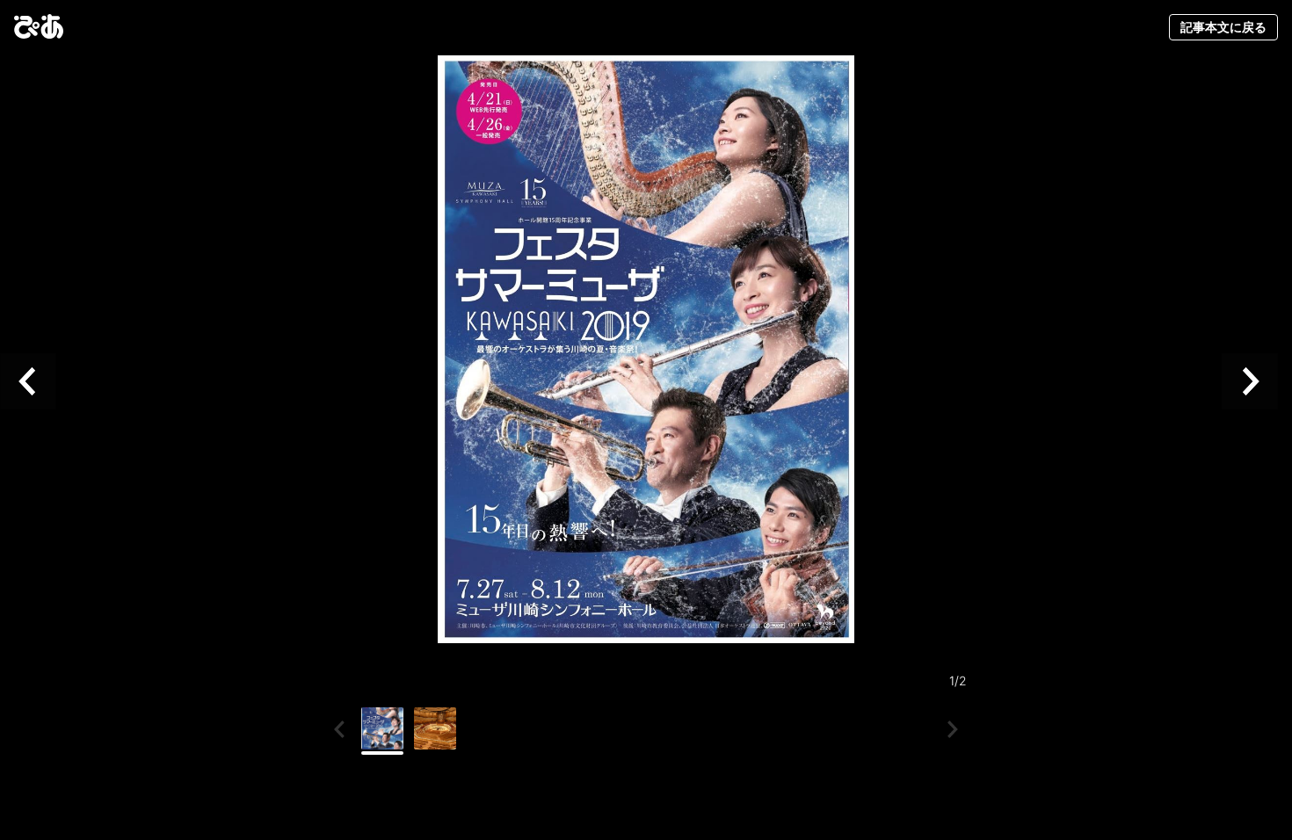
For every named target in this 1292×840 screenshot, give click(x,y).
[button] (35, 381)
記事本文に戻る (1223, 26)
